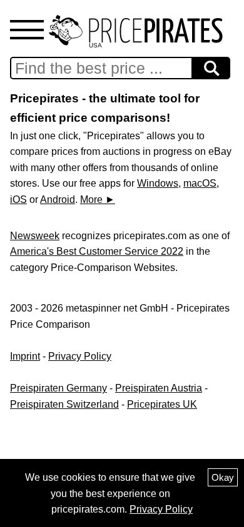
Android (57, 199)
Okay (222, 477)
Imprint (25, 356)
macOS (199, 183)
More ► (97, 199)
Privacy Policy (79, 356)
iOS (18, 199)
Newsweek (34, 235)
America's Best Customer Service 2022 (96, 251)
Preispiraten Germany (58, 388)
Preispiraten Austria (158, 388)
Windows (157, 183)
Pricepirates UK (162, 404)
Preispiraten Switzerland (64, 404)
